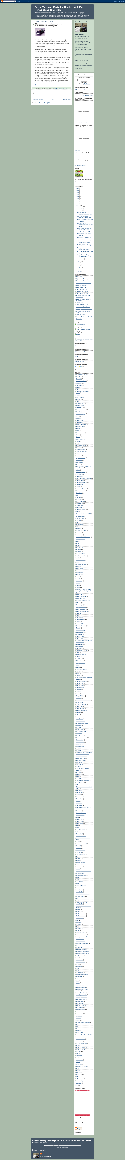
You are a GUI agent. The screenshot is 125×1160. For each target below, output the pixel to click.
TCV (77, 831)
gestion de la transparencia (82, 951)
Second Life (79, 819)
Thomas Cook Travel (81, 836)
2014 (77, 188)
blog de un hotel (80, 873)
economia (78, 922)
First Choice (79, 493)
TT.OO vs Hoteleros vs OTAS (83, 514)
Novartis (78, 776)
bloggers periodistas (81, 424)
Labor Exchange (80, 742)
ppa (77, 1026)
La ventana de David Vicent (83, 307)
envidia (78, 930)
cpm (77, 900)
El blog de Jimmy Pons (82, 289)
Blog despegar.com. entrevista (83, 478)
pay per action (79, 1013)
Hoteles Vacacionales (81, 710)
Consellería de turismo (81, 482)
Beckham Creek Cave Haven (83, 600)
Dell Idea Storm (80, 636)
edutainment (79, 535)
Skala (77, 827)
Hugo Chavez (79, 719)
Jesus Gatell (79, 733)
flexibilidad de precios (81, 949)
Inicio (53, 99)
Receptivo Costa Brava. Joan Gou (84, 316)
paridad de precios (80, 1009)
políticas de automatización (83, 1022)
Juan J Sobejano (80, 397)
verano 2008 (79, 1074)
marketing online (80, 426)
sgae (77, 1053)
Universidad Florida (80, 850)
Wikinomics (79, 852)
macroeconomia (80, 985)
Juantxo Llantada (80, 403)
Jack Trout (78, 727)
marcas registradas (80, 553)
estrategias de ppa (80, 932)
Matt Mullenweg (80, 764)
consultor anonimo (80, 896)
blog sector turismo (80, 458)
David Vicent (79, 634)
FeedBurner (87, 84)
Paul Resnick (79, 792)
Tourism (78, 841)
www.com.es (79, 581)
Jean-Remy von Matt (81, 731)
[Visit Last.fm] (85, 1115)
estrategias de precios (81, 934)
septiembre (81, 259)
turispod (78, 470)
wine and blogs (79, 1080)
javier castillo (79, 976)
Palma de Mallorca (80, 784)
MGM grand (79, 750)
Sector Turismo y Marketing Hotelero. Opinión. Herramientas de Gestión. (59, 8)
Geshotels (78, 698)
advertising (78, 858)
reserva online (79, 1041)
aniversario (78, 528)
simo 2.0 (78, 464)
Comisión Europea (80, 619)
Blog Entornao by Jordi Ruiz (83, 281)
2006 (77, 201)
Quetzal (78, 801)
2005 (77, 203)
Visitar (82, 122)
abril (79, 269)
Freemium (78, 689)
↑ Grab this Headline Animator (62, 1147)
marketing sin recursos (81, 997)
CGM (77, 401)
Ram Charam (79, 805)
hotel (77, 957)
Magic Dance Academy (81, 756)
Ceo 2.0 (78, 615)
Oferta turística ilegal (81, 778)
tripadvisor (78, 428)
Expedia (78, 667)
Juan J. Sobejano (80, 501)
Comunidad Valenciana (81, 623)
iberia (77, 968)
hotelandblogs (79, 960)
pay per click (79, 1016)
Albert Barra (79, 385)
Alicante (78, 587)
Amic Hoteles (79, 474)
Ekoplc (77, 652)
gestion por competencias (82, 953)
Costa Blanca (79, 484)
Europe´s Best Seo (80, 663)
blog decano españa (81, 875)
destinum (78, 909)
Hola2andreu (79, 422)
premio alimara (79, 1032)
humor (77, 964)
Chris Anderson (80, 480)
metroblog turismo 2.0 (81, 1005)
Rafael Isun (79, 803)
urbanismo (78, 1072)
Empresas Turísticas (81, 654)
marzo (79, 271)
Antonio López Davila (81, 596)
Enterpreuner (79, 656)
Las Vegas (78, 744)
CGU (77, 389)
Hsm (77, 717)
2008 (77, 197)
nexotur (78, 558)
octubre (80, 211)
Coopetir (78, 628)
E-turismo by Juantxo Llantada (83, 283)
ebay (77, 920)
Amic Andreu (79, 276)
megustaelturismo (80, 1003)
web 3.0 (78, 1076)
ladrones (78, 978)
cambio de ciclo (80, 881)
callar (77, 879)
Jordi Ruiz (78, 447)
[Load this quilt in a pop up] (89, 1115)
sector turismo (79, 407)
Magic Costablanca (80, 449)
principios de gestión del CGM (83, 1034)
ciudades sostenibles (81, 530)
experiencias (79, 947)
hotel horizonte (79, 547)
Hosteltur (78, 395)
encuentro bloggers (80, 414)
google (77, 543)
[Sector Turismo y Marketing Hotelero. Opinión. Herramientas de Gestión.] (81, 356)
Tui (77, 453)
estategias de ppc (80, 539)
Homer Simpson (80, 708)
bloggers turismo (80, 405)
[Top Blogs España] (80, 324)
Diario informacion (80, 432)
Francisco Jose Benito (81, 681)
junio (79, 265)
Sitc (77, 825)
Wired (77, 526)
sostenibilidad (79, 572)
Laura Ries (78, 748)
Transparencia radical (81, 843)
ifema (77, 970)
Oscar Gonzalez (80, 782)
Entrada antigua (67, 99)
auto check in (79, 867)
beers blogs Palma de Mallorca (83, 871)
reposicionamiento (80, 1039)
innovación (78, 551)
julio (79, 263)
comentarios (79, 890)
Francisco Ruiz (79, 683)
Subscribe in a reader (80, 89)
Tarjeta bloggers (80, 516)
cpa (77, 898)
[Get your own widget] (78, 1115)
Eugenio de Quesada (81, 488)
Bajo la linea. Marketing (82, 278)
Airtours (78, 583)
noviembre (80, 208)
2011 (77, 193)
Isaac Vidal (79, 383)
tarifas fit (78, 1062)
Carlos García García (81, 609)
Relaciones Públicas (81, 509)
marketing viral (79, 462)
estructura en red (80, 939)
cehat (77, 883)
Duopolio (78, 486)
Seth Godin (79, 319)
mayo (79, 267)
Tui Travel (78, 520)
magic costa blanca (81, 987)
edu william (78, 924)
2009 (77, 195)
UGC (77, 522)
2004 (77, 205)
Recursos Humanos (81, 451)
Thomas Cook (79, 834)
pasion (77, 1011)
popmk (77, 562)
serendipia (78, 1051)
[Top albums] (82, 1090)
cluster (77, 887)
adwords (78, 860)
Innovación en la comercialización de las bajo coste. (85, 225)
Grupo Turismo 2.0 (80, 439)
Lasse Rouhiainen (80, 746)
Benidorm (78, 418)
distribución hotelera (81, 916)
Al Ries (78, 585)
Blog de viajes (79, 605)
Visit (80, 165)
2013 (77, 191)
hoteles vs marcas (80, 962)
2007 (77, 199)
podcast (78, 1020)
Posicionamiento (80, 796)
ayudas (78, 869)
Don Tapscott (79, 648)
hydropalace (79, 966)
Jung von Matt (79, 740)
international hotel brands (82, 974)
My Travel (78, 772)
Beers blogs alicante (81, 409)
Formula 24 (79, 675)
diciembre (80, 206)
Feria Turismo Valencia (81, 669)
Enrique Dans (79, 302)
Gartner (78, 693)
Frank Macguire (80, 687)
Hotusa (78, 714)
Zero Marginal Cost (80, 854)
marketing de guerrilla (81, 995)
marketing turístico (80, 999)
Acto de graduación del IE (83, 231)
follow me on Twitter (88, 95)
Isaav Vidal (79, 725)
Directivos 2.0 (79, 646)
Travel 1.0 (78, 846)
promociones (79, 1036)
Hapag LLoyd (79, 706)
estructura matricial (80, 941)
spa (77, 1057)
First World (78, 671)
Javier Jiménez (80, 729)
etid (77, 945)
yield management (80, 472)
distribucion (79, 911)
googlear (78, 545)
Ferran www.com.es (81, 490)
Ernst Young (79, 658)
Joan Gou (78, 411)
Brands (78, 430)
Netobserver (79, 774)
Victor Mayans (79, 524)
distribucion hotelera (81, 914)
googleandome (79, 955)
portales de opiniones (81, 564)
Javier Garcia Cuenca (81, 374)
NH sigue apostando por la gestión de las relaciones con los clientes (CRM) (48, 25)
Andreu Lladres (79, 476)
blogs (77, 877)
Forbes (77, 673)
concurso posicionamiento (82, 894)
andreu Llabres (79, 864)
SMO (77, 511)
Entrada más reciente (37, 99)
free (77, 541)
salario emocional (80, 1049)
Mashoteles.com (80, 762)
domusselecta (79, 918)
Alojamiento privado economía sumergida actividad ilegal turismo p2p (84, 591)
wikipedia (78, 579)
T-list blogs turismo (80, 829)
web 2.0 (78, 387)
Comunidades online (81, 626)
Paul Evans (79, 790)
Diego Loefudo (79, 644)
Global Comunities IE (81, 704)
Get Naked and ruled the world (83, 700)
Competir (78, 621)
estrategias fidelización (81, 937)
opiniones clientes (80, 560)
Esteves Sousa (80, 661)
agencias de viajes (80, 862)
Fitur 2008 (78, 497)
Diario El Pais (79, 638)
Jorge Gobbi (79, 499)
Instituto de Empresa (81, 445)
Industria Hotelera (80, 721)
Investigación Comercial (82, 723)
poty (77, 1024)
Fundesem (78, 691)
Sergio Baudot (79, 823)
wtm (77, 1085)
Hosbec (78, 441)
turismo (78, 576)
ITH (77, 443)
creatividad (78, 532)
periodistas (78, 1018)
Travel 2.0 (78, 379)
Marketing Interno (80, 760)
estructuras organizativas (82, 943)
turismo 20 (78, 1070)
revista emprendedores (81, 1047)
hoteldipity (78, 549)
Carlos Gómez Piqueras (82, 611)
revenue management (81, 1043)
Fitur (77, 495)
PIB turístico (79, 507)
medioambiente (80, 1001)
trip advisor (78, 574)
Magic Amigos (79, 503)
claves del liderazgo (81, 885)
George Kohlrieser (80, 696)
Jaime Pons (79, 376)
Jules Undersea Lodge (81, 737)
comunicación (79, 892)
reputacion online (80, 568)
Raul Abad (78, 811)
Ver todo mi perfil (46, 1156)
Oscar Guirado (79, 505)
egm (77, 926)
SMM (77, 817)
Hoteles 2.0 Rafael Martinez (83, 304)
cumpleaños (79, 460)
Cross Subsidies (80, 632)
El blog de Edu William (81, 287)
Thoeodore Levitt (80, 518)
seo (77, 570)
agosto (79, 261)
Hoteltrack (78, 712)
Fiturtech (78, 437)
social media (79, 1055)
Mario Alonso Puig (80, 758)
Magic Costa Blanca (81, 381)
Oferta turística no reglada (82, 780)
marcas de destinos (81, 993)
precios (78, 1030)
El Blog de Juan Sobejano (82, 291)
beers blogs (79, 455)
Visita (78, 150)
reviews (78, 1045)
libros (77, 981)
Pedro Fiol (78, 794)
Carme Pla (78, 613)
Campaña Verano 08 (81, 607)
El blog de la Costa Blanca (82, 293)
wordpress (78, 1083)
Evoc (77, 665)
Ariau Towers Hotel (80, 598)
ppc (77, 1028)
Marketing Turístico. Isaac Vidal (84, 309)
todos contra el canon (81, 1066)
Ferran (77, 434)
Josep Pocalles (80, 735)
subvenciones (79, 1060)
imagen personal (80, 972)
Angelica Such (79, 594)
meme (77, 416)
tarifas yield (79, 1064)
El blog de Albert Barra (81, 285)
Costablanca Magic (80, 630)
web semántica (79, 1078)
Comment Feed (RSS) (44, 103)
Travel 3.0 (78, 848)
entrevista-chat (79, 928)
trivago (77, 1068)
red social (78, 566)
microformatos (79, 1007)
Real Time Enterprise (81, 813)
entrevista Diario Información (83, 537)
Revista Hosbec (80, 815)
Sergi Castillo (79, 821)
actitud (77, 856)
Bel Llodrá (78, 602)
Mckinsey (78, 766)
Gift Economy (79, 702)
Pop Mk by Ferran (80, 314)
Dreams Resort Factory (82, 650)
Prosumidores (79, 799)
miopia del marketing (81, 556)
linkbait (78, 983)
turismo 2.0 (79, 399)
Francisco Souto (80, 685)
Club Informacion (80, 617)
